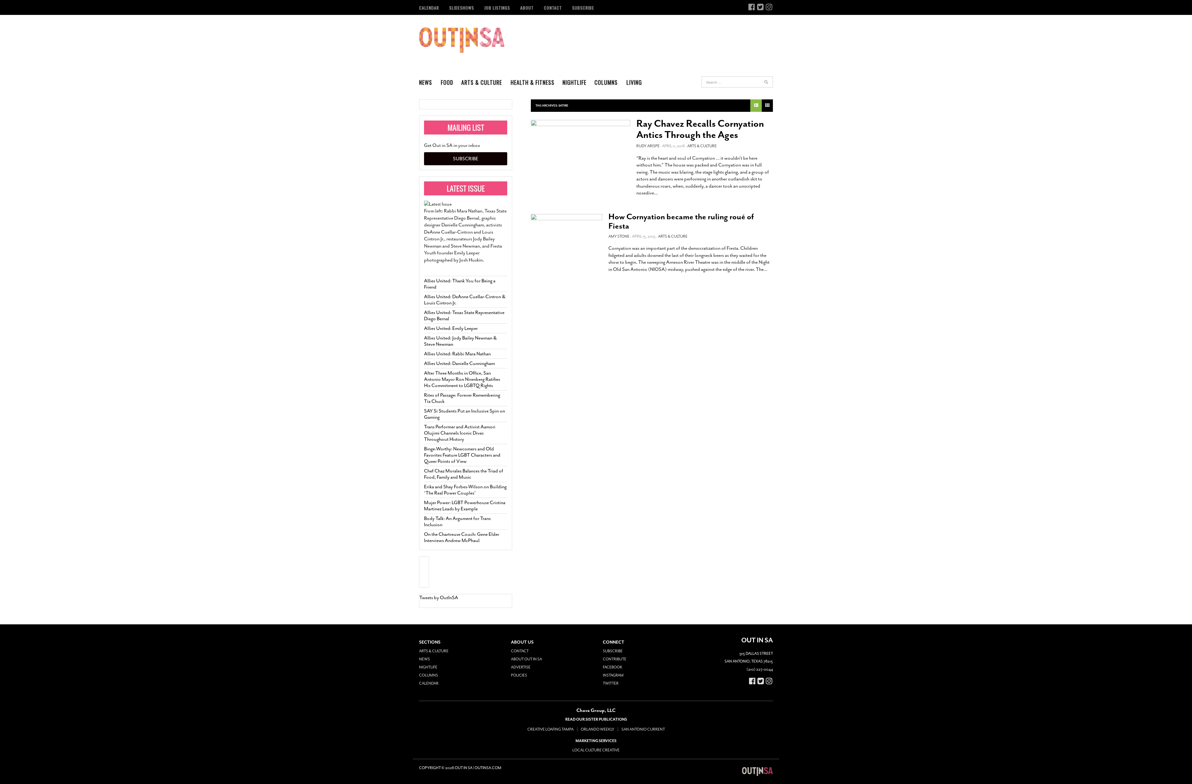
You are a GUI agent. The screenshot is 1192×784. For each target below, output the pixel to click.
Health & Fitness (532, 82)
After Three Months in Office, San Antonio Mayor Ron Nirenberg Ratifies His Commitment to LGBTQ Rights (462, 379)
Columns (606, 82)
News (425, 82)
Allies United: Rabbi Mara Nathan (457, 354)
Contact (553, 7)
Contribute (614, 659)
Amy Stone (619, 236)
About (527, 7)
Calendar (429, 7)
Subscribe (583, 7)
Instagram (613, 675)
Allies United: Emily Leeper (451, 328)
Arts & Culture (481, 82)
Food (447, 82)
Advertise (521, 667)
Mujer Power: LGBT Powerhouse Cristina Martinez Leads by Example (464, 505)
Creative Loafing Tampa (550, 729)
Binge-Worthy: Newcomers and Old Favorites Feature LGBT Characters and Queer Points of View (462, 455)
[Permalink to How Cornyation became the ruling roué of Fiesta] (566, 234)
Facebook (612, 667)
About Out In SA (526, 659)
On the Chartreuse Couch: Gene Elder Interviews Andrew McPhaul (461, 537)
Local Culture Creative (596, 750)
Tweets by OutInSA (438, 598)
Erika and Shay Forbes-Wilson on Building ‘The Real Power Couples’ (465, 490)
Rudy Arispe (648, 146)
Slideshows (461, 7)
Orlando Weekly (597, 729)
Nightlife (574, 82)
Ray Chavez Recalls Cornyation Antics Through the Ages (700, 129)
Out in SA (461, 40)
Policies (519, 675)
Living (634, 82)
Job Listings (497, 7)
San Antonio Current (643, 729)
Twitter (611, 683)
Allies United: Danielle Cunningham (459, 363)
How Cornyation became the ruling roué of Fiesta (681, 221)
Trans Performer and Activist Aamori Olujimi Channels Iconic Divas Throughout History (459, 433)
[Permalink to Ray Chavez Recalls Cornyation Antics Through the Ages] (580, 148)
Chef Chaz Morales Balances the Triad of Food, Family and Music (463, 474)
